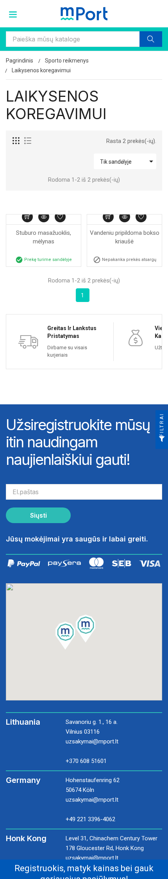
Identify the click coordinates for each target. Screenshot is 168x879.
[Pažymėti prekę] (60, 216)
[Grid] (16, 141)
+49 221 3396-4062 (90, 819)
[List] (27, 141)
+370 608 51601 (86, 761)
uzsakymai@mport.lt (92, 741)
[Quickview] (43, 216)
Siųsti (38, 515)
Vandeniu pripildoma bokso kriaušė (125, 237)
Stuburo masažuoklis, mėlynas (44, 237)
